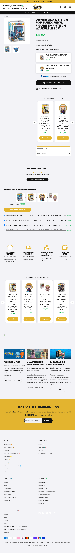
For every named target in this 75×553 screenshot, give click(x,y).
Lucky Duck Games (44, 500)
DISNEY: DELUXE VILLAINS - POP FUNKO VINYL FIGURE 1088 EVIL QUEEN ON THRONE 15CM (63, 123)
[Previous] (35, 122)
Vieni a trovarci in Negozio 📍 (12, 453)
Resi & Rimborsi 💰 (9, 447)
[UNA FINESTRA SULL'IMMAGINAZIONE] (37, 354)
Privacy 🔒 (6, 462)
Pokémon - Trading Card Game (47, 491)
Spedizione (42, 148)
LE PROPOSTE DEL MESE (20, 8)
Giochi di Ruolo (43, 485)
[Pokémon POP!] (14, 354)
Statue (5, 517)
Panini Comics (7, 494)
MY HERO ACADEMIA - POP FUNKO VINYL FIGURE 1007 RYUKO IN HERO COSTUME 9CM (45, 123)
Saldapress (7, 500)
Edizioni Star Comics (9, 491)
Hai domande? (43, 153)
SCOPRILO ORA (58, 389)
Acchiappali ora (12, 380)
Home (5, 16)
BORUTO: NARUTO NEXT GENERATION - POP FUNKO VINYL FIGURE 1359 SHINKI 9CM (62, 302)
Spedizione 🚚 (8, 444)
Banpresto (6, 520)
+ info (47, 60)
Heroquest (41, 503)
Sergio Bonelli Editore (10, 497)
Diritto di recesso (8, 472)
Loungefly (6, 532)
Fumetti (6, 482)
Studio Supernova (43, 497)
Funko (5, 523)
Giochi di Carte (43, 488)
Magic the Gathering (44, 494)
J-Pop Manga (7, 488)
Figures (6, 514)
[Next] (72, 122)
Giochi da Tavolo (43, 482)
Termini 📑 (7, 459)
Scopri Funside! (8, 469)
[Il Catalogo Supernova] (60, 354)
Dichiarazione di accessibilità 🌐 (12, 465)
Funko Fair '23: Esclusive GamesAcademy (15, 526)
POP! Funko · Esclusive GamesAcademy (15, 529)
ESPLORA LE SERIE (35, 387)
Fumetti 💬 (7, 6)
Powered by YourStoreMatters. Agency (37, 545)
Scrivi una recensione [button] (37, 179)
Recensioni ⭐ (8, 456)
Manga (5, 485)
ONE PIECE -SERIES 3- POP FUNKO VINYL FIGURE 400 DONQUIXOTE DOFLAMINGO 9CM (46, 300)
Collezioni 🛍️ (18, 6)
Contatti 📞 (7, 450)
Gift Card (7, 8)
